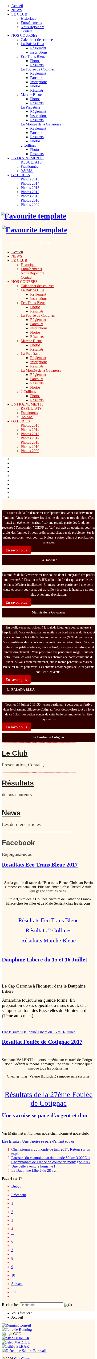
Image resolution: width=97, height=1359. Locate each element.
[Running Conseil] (16, 1325)
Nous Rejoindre (32, 27)
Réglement (38, 111)
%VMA (27, 171)
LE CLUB (19, 14)
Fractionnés (29, 166)
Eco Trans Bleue (33, 57)
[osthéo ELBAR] (15, 1346)
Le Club (15, 753)
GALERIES (20, 175)
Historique (28, 18)
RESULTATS (31, 162)
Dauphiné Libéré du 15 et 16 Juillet (44, 960)
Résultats (37, 65)
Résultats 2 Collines (48, 930)
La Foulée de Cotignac (38, 69)
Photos (35, 61)
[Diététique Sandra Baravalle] (24, 1351)
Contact (26, 31)
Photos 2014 (30, 183)
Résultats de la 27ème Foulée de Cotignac (49, 1098)
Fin (13, 1292)
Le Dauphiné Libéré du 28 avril (34, 1170)
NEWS (16, 10)
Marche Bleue (31, 95)
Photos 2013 (30, 188)
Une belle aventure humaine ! (33, 1166)
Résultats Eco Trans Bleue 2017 (40, 865)
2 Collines (28, 145)
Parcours (36, 78)
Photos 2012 (30, 192)
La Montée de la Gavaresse (41, 124)
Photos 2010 (30, 200)
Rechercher (10, 1305)
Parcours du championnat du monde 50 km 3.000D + (50, 1158)
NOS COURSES (24, 35)
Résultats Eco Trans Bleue (48, 920)
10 (13, 1275)
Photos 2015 (30, 179)
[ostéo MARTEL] (16, 1342)
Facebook (18, 843)
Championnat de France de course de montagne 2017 (50, 1162)
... (12, 1233)
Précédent (18, 1195)
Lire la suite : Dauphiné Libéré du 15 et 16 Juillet (38, 1032)
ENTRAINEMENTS (27, 158)
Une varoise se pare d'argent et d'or (45, 1115)
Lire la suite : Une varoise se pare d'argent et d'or (38, 1141)
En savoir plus (16, 550)
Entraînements (31, 23)
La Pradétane (30, 107)
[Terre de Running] (17, 1330)
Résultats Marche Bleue (48, 940)
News (11, 813)
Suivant (17, 1284)
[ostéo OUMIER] (15, 1338)
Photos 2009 (30, 205)
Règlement (38, 48)
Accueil (17, 6)
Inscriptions (38, 52)
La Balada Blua (32, 44)
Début (15, 1186)
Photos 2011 (30, 196)
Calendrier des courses (37, 40)
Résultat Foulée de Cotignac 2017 (42, 1042)
